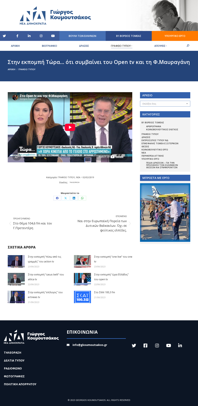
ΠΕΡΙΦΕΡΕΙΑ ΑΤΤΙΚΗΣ (153, 156)
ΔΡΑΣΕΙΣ (146, 137)
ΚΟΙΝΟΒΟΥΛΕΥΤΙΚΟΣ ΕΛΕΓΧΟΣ (162, 129)
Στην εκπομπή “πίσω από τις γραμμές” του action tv (44, 259)
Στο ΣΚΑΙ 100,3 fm (104, 292)
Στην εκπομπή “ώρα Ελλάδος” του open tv (111, 277)
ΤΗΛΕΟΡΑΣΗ (75, 182)
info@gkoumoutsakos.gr (90, 345)
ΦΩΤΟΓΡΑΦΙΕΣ (14, 376)
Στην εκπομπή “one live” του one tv (113, 259)
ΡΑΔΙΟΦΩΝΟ (13, 368)
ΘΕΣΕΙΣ (145, 146)
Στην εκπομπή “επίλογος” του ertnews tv (45, 295)
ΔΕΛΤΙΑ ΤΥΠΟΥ (14, 360)
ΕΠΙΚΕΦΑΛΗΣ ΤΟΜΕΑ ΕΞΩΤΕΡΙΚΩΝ (160, 143)
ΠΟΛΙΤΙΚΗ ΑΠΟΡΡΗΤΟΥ (20, 384)
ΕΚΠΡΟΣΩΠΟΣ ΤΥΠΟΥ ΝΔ (155, 140)
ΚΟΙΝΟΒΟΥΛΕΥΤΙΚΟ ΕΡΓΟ (155, 149)
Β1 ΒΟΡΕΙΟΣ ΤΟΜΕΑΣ (153, 122)
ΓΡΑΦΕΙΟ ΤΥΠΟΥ (66, 177)
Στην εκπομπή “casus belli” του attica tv (46, 277)
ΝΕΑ (78, 177)
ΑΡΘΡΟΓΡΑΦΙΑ (153, 126)
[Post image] (16, 261)
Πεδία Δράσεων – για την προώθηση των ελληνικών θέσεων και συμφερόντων (162, 165)
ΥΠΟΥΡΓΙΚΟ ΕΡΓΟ (150, 159)
